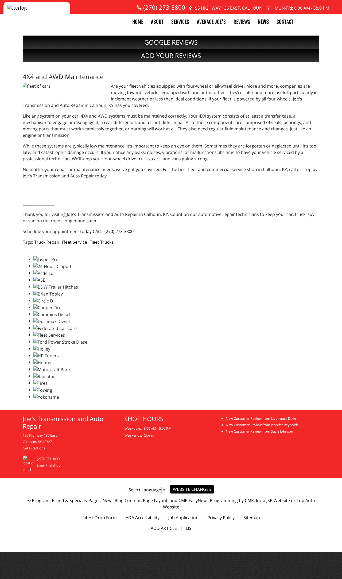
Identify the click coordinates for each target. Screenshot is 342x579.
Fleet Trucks (102, 242)
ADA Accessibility (143, 517)
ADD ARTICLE (164, 528)
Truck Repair (47, 242)
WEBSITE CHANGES (192, 489)
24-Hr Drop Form (99, 517)
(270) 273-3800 (163, 7)
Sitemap (251, 517)
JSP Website (278, 500)
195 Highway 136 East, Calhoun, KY (231, 8)
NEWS (263, 22)
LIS (188, 528)
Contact (285, 22)
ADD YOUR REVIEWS (171, 55)
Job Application (183, 517)
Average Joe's (211, 22)
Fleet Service (74, 242)
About (157, 22)
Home (137, 22)
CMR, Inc (253, 500)
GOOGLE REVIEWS (171, 42)
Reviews (242, 22)
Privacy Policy (221, 517)
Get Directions (34, 448)
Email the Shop (49, 465)
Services (180, 22)
